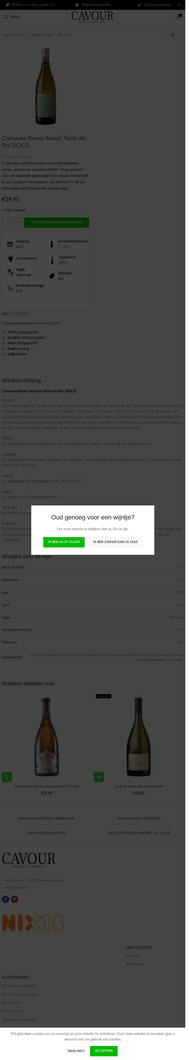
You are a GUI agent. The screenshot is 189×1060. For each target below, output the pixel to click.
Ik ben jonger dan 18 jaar (115, 542)
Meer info (76, 1051)
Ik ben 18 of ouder (63, 542)
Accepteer (104, 1051)
